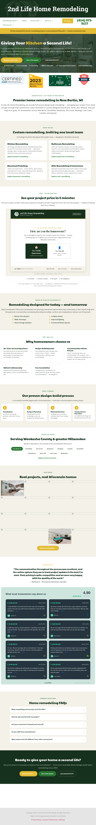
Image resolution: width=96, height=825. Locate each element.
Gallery (24, 21)
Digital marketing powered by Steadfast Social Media (48, 816)
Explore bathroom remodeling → (63, 157)
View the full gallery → (48, 548)
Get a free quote (32, 60)
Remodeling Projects (9, 21)
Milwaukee (64, 453)
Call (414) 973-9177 (52, 60)
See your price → (28, 774)
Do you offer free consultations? (48, 732)
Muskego (60, 449)
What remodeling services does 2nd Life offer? (48, 709)
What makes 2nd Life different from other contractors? (48, 739)
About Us (48, 21)
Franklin (70, 449)
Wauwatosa (32, 453)
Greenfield (80, 449)
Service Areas (34, 21)
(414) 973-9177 (84, 22)
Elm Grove (39, 449)
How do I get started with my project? (48, 717)
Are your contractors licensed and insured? (48, 724)
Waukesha (50, 449)
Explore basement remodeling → (19, 176)
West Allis (43, 453)
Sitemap (62, 820)
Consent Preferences (49, 820)
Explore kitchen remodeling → (18, 157)
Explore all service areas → (48, 458)
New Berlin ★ (17, 449)
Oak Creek (53, 453)
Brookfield (28, 449)
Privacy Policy (36, 820)
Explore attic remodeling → (61, 176)
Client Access (7, 25)
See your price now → (12, 60)
